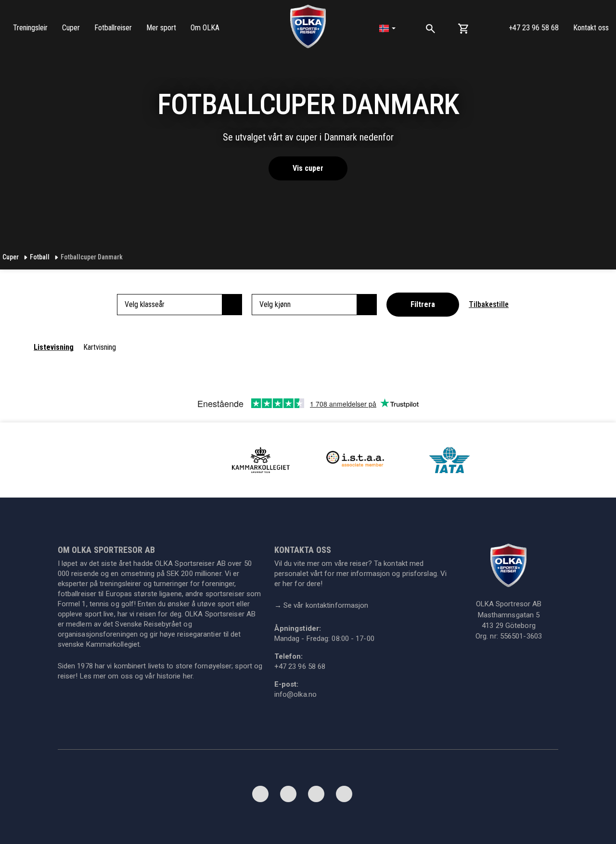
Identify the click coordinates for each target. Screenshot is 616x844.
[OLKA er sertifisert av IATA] (449, 459)
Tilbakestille (489, 304)
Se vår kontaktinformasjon (321, 605)
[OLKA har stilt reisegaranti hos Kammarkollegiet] (261, 459)
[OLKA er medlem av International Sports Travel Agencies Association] (355, 459)
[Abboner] (344, 796)
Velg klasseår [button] (145, 304)
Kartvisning (99, 347)
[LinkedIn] (288, 796)
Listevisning (54, 347)
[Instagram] (316, 796)
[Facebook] (260, 796)
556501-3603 (521, 636)
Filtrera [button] (423, 304)
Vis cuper (308, 168)
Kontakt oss (591, 27)
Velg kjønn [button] (275, 304)
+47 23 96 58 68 (534, 27)
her (187, 676)
